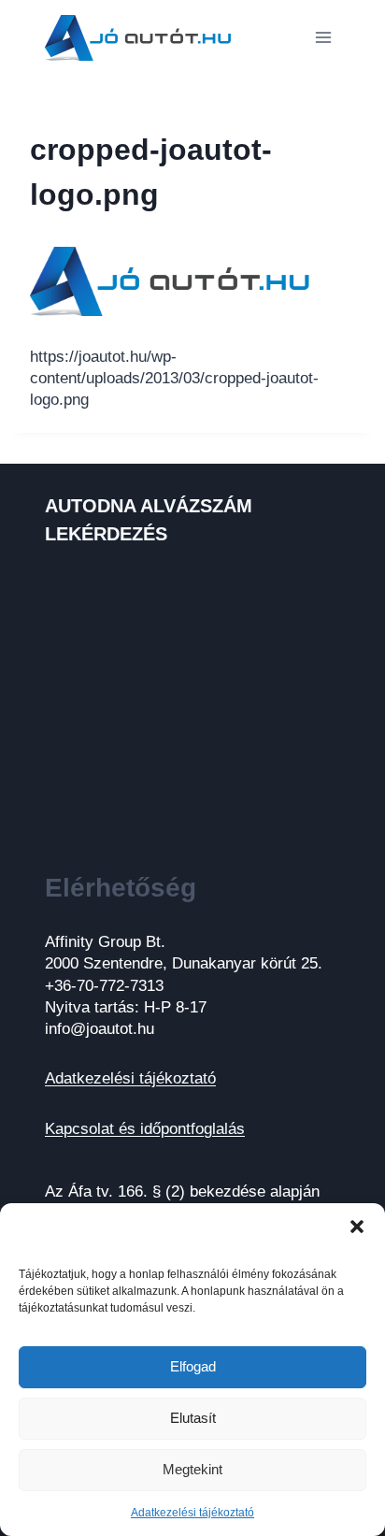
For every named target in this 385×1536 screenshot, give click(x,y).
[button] (357, 1226)
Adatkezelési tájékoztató (192, 1512)
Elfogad (193, 1366)
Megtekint (192, 1469)
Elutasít (193, 1418)
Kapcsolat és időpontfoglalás (145, 1129)
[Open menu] (323, 36)
